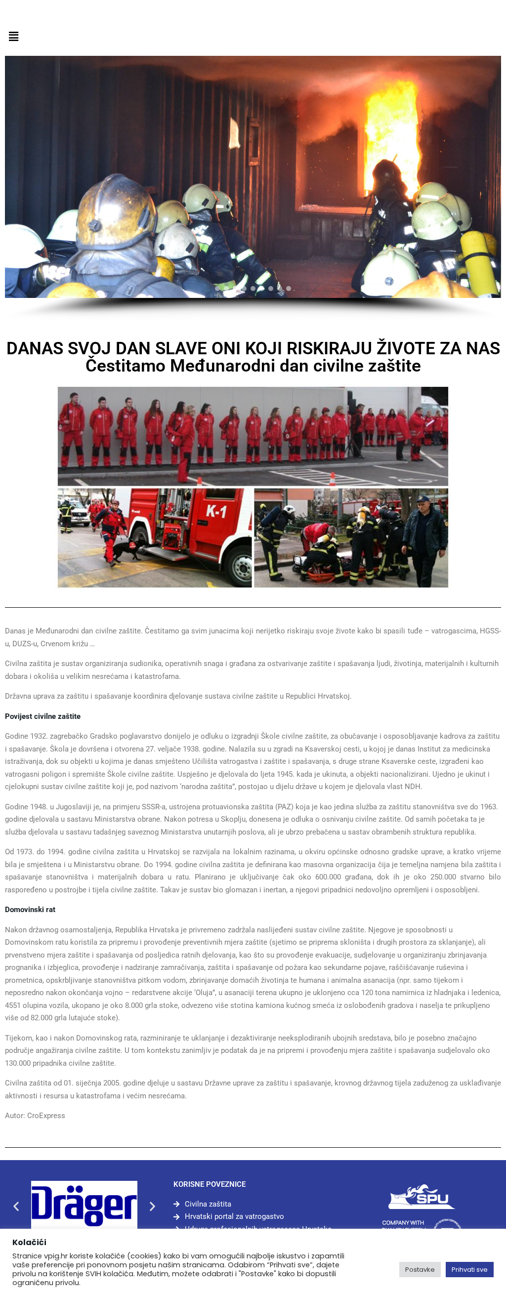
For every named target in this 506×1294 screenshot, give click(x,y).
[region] (253, 188)
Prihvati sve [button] (470, 1269)
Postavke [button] (420, 1269)
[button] (13, 36)
